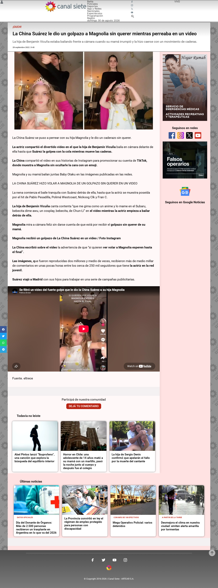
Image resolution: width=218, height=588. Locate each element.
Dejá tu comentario (84, 406)
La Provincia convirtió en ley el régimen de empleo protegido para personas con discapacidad (83, 523)
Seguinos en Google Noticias (185, 202)
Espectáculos (94, 13)
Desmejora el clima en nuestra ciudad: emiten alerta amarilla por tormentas (180, 526)
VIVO (177, 1)
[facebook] (171, 135)
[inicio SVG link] (109, 568)
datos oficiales (25, 517)
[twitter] (189, 135)
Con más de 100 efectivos (126, 517)
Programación (95, 15)
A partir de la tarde (172, 517)
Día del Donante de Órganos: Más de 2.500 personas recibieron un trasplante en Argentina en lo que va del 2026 (36, 528)
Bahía (90, 1)
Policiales (92, 3)
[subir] (212, 553)
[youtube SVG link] (132, 13)
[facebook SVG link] (132, 2)
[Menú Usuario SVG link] (2, 2)
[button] (3, 329)
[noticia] (35, 436)
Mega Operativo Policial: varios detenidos (132, 524)
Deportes (92, 6)
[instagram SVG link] (132, 5)
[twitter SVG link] (132, 9)
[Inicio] (65, 6)
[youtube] (198, 135)
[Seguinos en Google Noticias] (185, 191)
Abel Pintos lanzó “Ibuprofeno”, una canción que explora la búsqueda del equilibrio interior (34, 458)
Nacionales (93, 10)
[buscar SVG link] (132, 17)
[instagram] (180, 135)
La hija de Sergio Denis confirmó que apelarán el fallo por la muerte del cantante (131, 458)
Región (91, 18)
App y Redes (94, 8)
